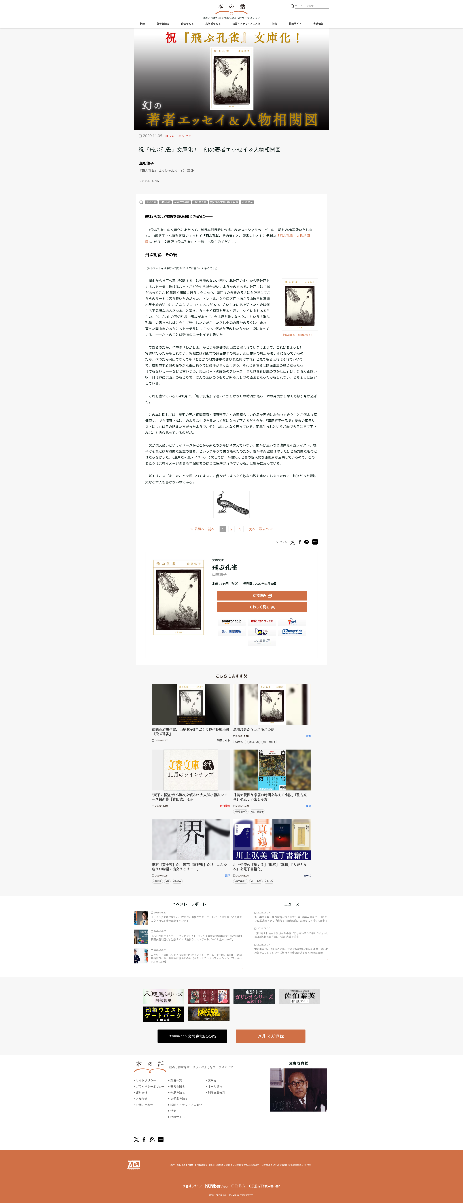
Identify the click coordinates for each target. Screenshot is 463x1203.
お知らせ (141, 1098)
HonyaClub (292, 631)
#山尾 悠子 (240, 741)
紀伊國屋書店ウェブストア (232, 631)
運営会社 (141, 1092)
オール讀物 (215, 1086)
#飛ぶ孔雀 (254, 741)
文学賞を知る (213, 23)
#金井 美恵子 (269, 741)
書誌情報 (318, 23)
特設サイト (295, 23)
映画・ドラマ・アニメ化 (246, 23)
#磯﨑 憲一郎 (241, 811)
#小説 (155, 181)
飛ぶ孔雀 (151, 202)
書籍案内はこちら (192, 1036)
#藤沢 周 (157, 881)
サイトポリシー (146, 1080)
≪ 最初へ (197, 529)
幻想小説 (165, 202)
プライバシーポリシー (150, 1086)
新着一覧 (176, 1080)
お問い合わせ (144, 1104)
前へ (211, 529)
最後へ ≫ (266, 529)
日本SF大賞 (200, 202)
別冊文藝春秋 (216, 1092)
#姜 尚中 (177, 881)
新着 (142, 23)
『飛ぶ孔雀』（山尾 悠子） (297, 334)
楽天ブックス (262, 621)
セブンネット (292, 621)
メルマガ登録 (271, 1036)
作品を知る (187, 23)
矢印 (240, 969)
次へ (251, 529)
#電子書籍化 (241, 881)
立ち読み (259, 595)
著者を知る (163, 23)
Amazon (232, 621)
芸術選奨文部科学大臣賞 (224, 202)
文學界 (212, 1080)
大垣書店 (262, 641)
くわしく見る (259, 607)
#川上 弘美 (256, 881)
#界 (167, 881)
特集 (274, 23)
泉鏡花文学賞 (182, 202)
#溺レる (269, 881)
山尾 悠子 (146, 163)
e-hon (262, 631)
